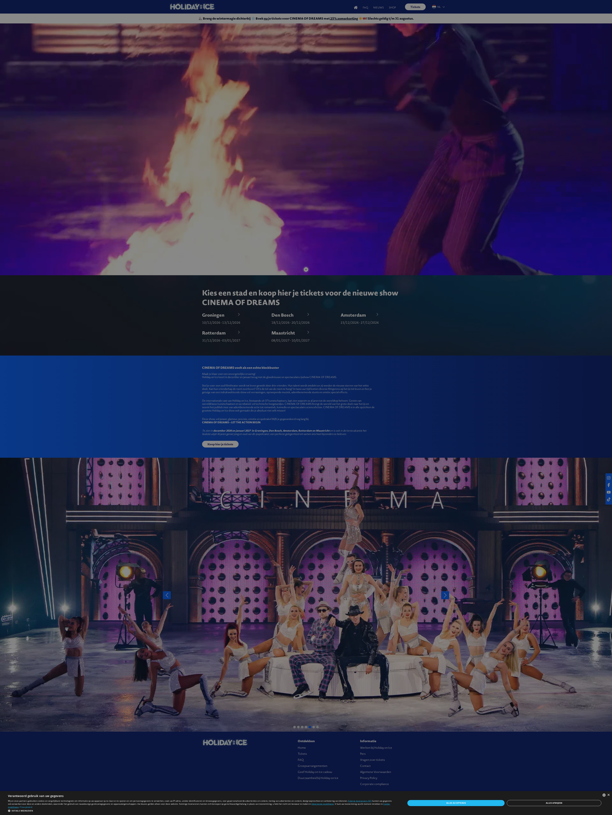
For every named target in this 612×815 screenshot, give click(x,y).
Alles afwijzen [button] (554, 803)
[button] (201, 811)
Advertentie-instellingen (322, 804)
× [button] (608, 795)
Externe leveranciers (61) (360, 801)
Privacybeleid (26, 807)
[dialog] (306, 803)
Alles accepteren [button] (456, 803)
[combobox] (604, 795)
